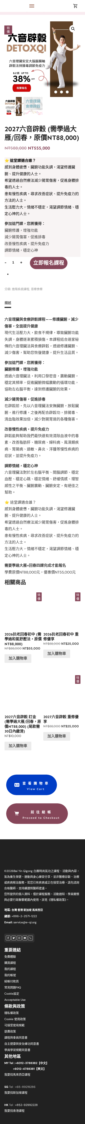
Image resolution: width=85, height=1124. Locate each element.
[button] (73, 28)
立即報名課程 (48, 263)
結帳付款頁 (11, 981)
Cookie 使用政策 (15, 1019)
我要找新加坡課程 (15, 1092)
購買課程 (10, 963)
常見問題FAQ (12, 987)
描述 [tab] (8, 303)
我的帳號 (10, 975)
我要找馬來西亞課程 (17, 1074)
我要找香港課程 (14, 1110)
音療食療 (36, 289)
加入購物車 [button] (18, 658)
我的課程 (10, 969)
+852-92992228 (26, 1105)
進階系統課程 (20, 289)
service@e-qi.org (25, 922)
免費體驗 (10, 956)
